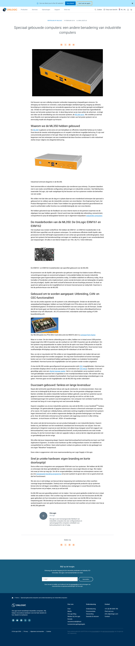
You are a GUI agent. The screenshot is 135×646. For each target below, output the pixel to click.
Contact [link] (107, 616)
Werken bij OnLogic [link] (74, 616)
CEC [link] (81, 366)
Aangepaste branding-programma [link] (48, 474)
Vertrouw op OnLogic (54, 21)
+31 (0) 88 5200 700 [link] (111, 609)
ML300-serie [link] (79, 114)
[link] (10, 9)
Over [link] (69, 609)
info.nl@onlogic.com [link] (111, 614)
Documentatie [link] (90, 611)
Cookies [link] (48, 631)
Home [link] (12, 597)
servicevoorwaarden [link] (108, 631)
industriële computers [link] (94, 215)
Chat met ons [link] (109, 611)
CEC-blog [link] (83, 369)
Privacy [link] (26, 631)
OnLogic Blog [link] (72, 614)
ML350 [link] (35, 130)
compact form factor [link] (87, 335)
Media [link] (70, 611)
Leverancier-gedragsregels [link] (76, 624)
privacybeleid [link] (95, 631)
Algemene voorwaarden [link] (37, 631)
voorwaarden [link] (74, 584)
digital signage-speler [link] (57, 371)
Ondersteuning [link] (91, 609)
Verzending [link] (89, 614)
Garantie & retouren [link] (92, 616)
